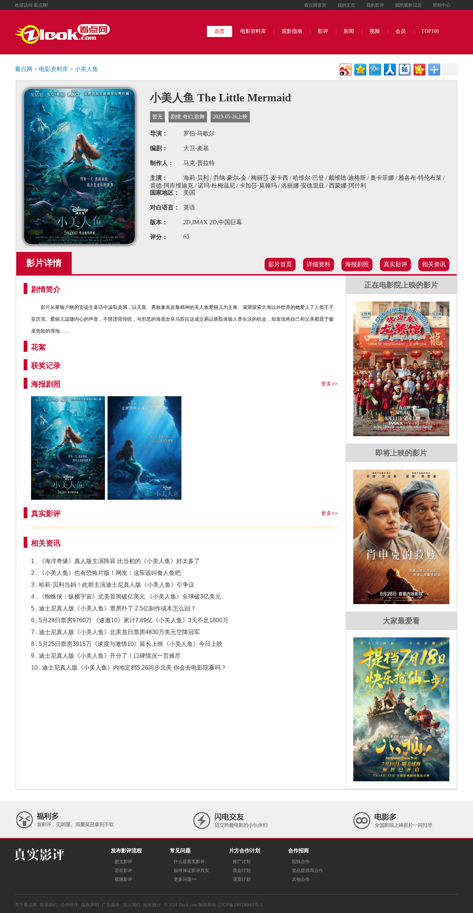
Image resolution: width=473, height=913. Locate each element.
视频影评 (123, 879)
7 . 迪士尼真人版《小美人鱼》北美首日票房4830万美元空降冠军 (115, 632)
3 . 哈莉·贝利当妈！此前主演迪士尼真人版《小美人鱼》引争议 (112, 585)
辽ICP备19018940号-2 (240, 904)
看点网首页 (315, 5)
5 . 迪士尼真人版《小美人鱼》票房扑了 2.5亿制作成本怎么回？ (113, 608)
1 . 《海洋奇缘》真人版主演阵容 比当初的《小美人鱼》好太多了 (115, 561)
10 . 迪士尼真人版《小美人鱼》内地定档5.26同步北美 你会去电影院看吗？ (129, 667)
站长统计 (152, 904)
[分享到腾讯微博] (374, 68)
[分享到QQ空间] (360, 68)
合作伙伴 (69, 904)
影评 (323, 31)
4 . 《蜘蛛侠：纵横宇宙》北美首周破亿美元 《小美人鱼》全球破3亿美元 (126, 596)
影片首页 (280, 264)
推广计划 (242, 861)
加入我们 (131, 904)
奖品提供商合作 (307, 870)
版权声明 (90, 904)
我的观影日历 (408, 5)
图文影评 (123, 861)
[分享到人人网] (389, 68)
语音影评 (123, 870)
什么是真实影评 (189, 861)
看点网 (24, 69)
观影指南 (292, 31)
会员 (400, 31)
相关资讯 (434, 264)
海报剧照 (357, 264)
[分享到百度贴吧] (404, 68)
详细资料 (318, 264)
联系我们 (49, 904)
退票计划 (242, 879)
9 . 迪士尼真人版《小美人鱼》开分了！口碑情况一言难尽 (106, 656)
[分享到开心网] (419, 68)
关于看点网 (26, 904)
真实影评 (395, 264)
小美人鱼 (86, 69)
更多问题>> (185, 879)
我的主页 (346, 5)
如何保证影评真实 (191, 870)
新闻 (349, 31)
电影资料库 (253, 31)
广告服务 (111, 904)
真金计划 (242, 870)
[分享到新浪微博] (345, 68)
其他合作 (301, 879)
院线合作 (301, 861)
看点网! (41, 5)
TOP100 (430, 31)
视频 (375, 31)
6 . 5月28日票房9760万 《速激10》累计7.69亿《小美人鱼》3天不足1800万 (129, 620)
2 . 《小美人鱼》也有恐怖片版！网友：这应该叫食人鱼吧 (106, 573)
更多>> (329, 384)
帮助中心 (441, 5)
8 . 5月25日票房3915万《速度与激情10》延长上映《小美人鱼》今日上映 (126, 644)
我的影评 (375, 5)
